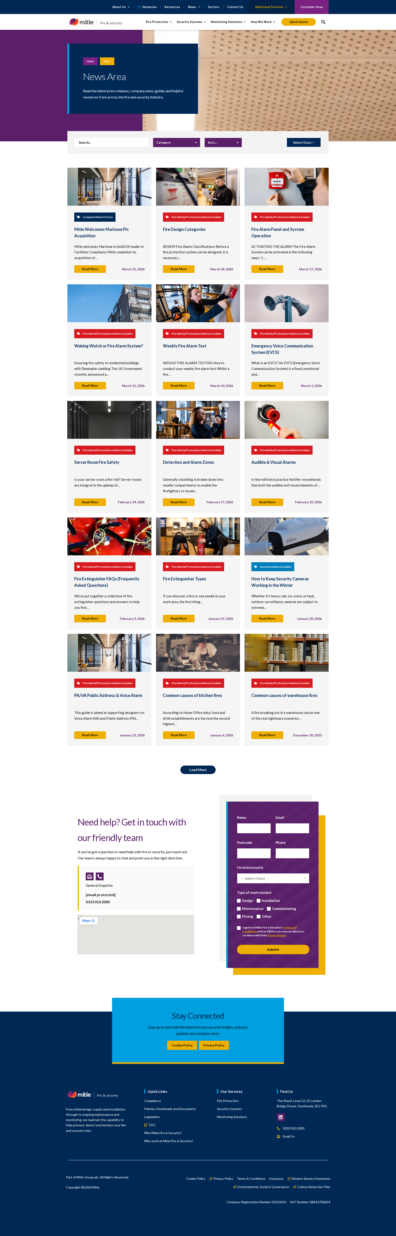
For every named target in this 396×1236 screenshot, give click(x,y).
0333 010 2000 (98, 902)
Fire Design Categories (184, 229)
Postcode (246, 842)
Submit (273, 949)
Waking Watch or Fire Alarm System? (108, 345)
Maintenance (253, 908)
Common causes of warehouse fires (284, 695)
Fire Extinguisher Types (184, 578)
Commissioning (284, 908)
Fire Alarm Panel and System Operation (277, 232)
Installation (271, 900)
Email (280, 817)
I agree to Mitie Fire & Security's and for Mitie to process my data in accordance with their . (273, 931)
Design (247, 900)
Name (242, 817)
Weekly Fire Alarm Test (184, 345)
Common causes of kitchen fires (192, 695)
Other (267, 916)
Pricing (247, 916)
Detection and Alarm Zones (188, 462)
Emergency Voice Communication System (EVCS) (282, 349)
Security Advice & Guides (276, 566)
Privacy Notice (276, 935)
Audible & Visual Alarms (273, 462)
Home (90, 61)
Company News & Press (98, 217)
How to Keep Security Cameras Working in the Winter (280, 582)
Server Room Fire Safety (96, 462)
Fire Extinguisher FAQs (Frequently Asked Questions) (107, 582)
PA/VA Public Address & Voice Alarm (108, 695)
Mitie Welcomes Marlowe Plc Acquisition (101, 232)
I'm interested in (251, 867)
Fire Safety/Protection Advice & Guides (196, 217)
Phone (280, 842)
